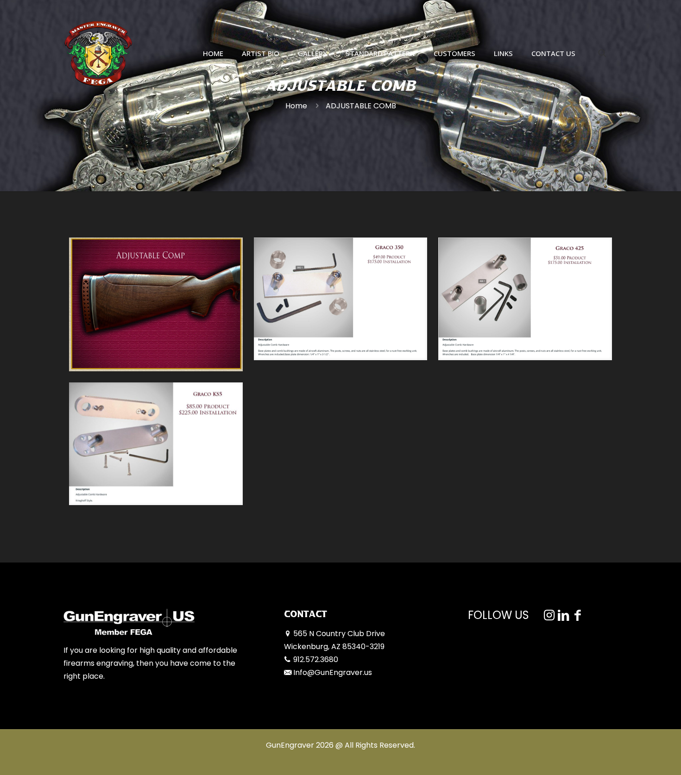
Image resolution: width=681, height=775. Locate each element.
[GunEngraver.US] (98, 53)
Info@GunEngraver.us (332, 672)
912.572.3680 (315, 659)
